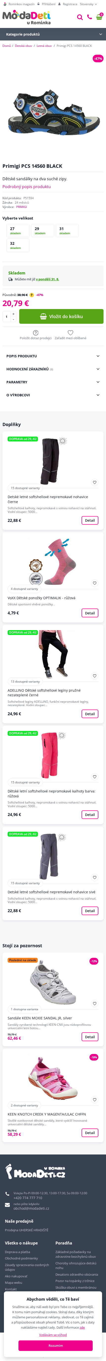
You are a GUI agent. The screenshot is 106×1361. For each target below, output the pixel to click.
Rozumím (56, 1345)
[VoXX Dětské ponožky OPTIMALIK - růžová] (53, 577)
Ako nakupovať (16, 1276)
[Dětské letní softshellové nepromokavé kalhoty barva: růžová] (53, 775)
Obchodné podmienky (21, 1258)
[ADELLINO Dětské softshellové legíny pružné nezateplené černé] (53, 674)
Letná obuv (44, 46)
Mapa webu (13, 1282)
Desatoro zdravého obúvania (77, 1274)
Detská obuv (23, 46)
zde (82, 1327)
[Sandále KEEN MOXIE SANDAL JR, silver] (53, 999)
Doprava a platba (17, 1252)
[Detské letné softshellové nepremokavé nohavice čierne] (53, 481)
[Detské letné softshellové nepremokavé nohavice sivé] (53, 873)
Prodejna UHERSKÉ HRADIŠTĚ (26, 1230)
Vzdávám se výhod (53, 1335)
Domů (6, 46)
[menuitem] (19, 4)
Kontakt (11, 1289)
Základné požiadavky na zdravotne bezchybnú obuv (76, 1254)
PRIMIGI (21, 207)
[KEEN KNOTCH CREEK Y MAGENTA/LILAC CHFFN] (53, 1095)
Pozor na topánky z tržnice (75, 1281)
